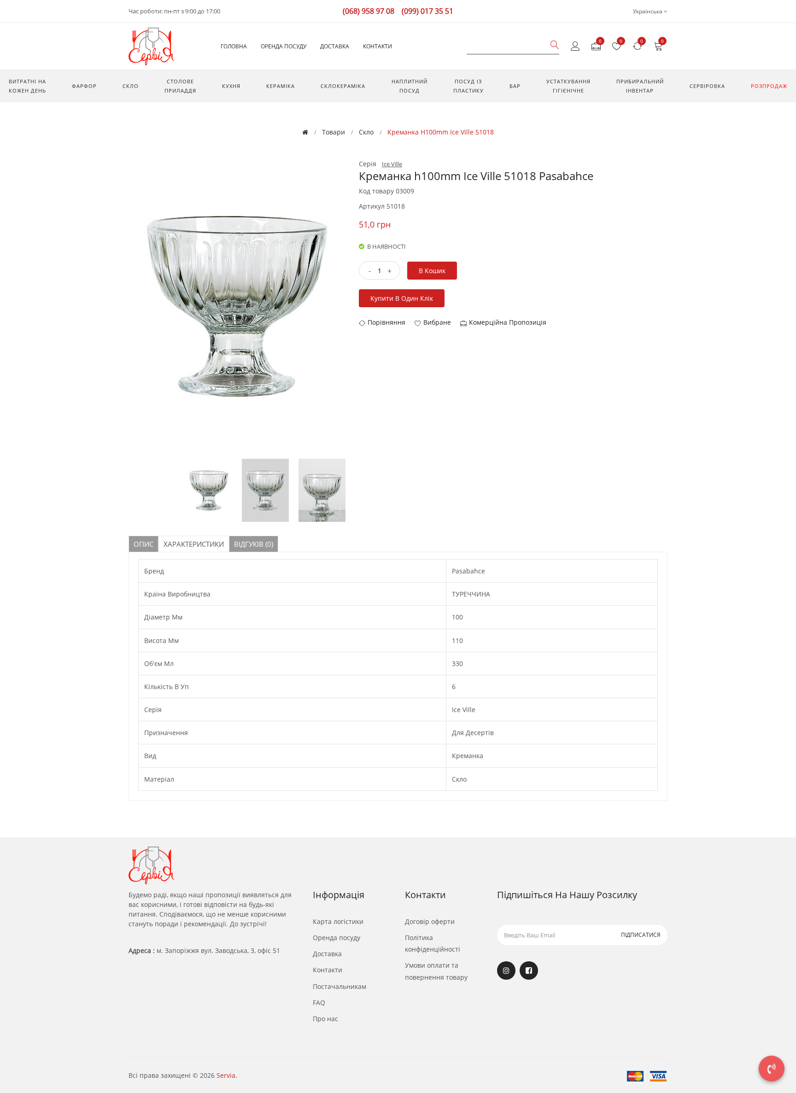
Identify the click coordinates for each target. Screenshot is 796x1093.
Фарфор (84, 85)
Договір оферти (430, 921)
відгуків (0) (253, 544)
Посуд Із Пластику (468, 86)
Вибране (437, 322)
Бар (515, 85)
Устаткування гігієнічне (568, 86)
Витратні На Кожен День (27, 86)
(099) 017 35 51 (427, 11)
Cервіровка (707, 85)
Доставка (334, 46)
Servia (226, 1075)
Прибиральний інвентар (640, 86)
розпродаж (769, 85)
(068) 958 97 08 (368, 11)
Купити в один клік (401, 298)
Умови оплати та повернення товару (436, 971)
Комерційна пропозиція (507, 322)
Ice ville (392, 164)
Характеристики (194, 544)
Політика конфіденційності (432, 943)
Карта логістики (338, 921)
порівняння (386, 322)
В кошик (432, 270)
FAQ (319, 1002)
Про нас (325, 1018)
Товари (333, 132)
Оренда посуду (283, 46)
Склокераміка (343, 85)
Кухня (231, 85)
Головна (234, 46)
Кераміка (280, 85)
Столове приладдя (180, 86)
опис (143, 544)
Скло (131, 85)
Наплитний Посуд (409, 86)
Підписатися (641, 935)
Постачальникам (339, 986)
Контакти (377, 46)
